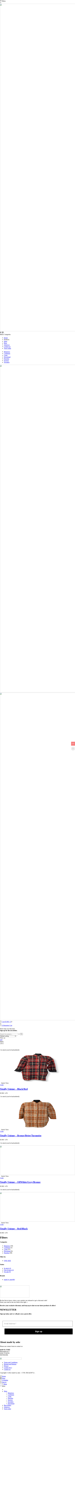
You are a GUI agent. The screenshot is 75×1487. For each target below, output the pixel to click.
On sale (7, 1272)
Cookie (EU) (8, 1368)
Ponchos (6, 359)
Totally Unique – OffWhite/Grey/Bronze (20, 1182)
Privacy (6, 1366)
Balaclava (7, 352)
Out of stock (9, 1270)
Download (7, 357)
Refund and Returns (10, 1364)
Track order (7, 348)
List (1, 1039)
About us (7, 345)
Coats (5, 355)
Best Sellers (7, 1405)
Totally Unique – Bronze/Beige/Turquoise (20, 1135)
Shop (5, 341)
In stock (7, 1268)
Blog (5, 343)
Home (6, 338)
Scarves (6, 360)
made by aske (9, 1279)
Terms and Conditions (10, 1362)
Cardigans (7, 353)
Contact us (7, 346)
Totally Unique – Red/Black (14, 1228)
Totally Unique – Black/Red (14, 1089)
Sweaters (6, 362)
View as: (2, 1038)
